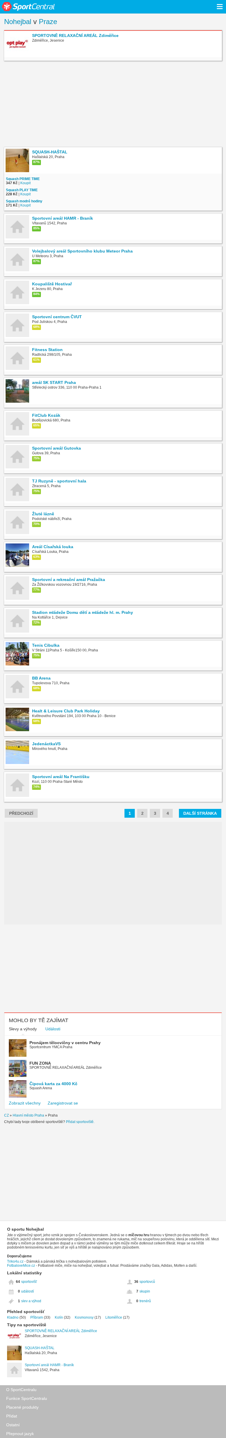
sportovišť (29, 1282)
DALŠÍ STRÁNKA (200, 813)
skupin (144, 1291)
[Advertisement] (113, 105)
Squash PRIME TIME (23, 179)
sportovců (147, 1282)
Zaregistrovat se (63, 1103)
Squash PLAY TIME (22, 190)
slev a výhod (31, 1301)
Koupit (25, 183)
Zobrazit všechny (25, 1103)
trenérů (145, 1301)
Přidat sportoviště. (80, 1122)
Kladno (13, 1317)
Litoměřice (113, 1317)
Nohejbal (17, 22)
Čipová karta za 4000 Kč (53, 1083)
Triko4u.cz (15, 1261)
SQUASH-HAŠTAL (39, 1348)
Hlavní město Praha (28, 1115)
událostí (27, 1291)
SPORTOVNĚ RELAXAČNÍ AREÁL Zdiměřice (61, 1331)
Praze (48, 22)
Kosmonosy (84, 1317)
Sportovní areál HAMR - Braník (49, 1365)
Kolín (59, 1317)
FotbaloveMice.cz (21, 1265)
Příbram (36, 1317)
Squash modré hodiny (24, 201)
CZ (6, 1115)
